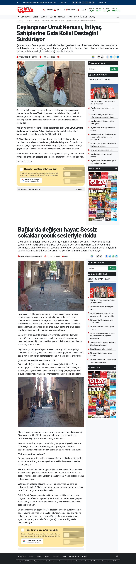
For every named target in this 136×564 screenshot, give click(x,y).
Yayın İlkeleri (79, 561)
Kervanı (38, 189)
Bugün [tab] (91, 80)
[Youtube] (86, 2)
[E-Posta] (89, 2)
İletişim (67, 561)
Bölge (35, 17)
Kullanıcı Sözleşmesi (103, 561)
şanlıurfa (25, 189)
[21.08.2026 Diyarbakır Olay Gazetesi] (103, 196)
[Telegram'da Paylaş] (117, 57)
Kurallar (87, 561)
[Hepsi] (116, 168)
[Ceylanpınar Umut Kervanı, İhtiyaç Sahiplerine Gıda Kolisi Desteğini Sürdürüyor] (51, 84)
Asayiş (92, 17)
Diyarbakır (25, 17)
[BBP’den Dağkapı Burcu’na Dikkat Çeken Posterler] (104, 91)
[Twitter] (76, 2)
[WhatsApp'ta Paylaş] (114, 57)
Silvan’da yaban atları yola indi (101, 150)
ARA (114, 69)
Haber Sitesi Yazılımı (48, 561)
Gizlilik (93, 561)
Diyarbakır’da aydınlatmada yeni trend (36, 3)
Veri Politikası (115, 561)
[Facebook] (73, 2)
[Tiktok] (83, 2)
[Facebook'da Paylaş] (107, 57)
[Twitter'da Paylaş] (111, 57)
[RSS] (93, 2)
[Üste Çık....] (116, 556)
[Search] (117, 2)
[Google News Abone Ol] (93, 57)
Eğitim (53, 17)
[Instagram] (79, 2)
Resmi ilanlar (80, 17)
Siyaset (61, 17)
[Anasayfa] (18, 17)
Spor (69, 17)
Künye (72, 561)
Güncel (44, 17)
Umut (32, 189)
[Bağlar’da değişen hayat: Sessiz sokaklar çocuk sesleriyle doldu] (51, 286)
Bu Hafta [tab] (99, 80)
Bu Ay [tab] (107, 80)
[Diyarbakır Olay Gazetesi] (25, 10)
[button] (18, 2)
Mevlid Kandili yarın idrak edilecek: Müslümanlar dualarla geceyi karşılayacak (103, 136)
